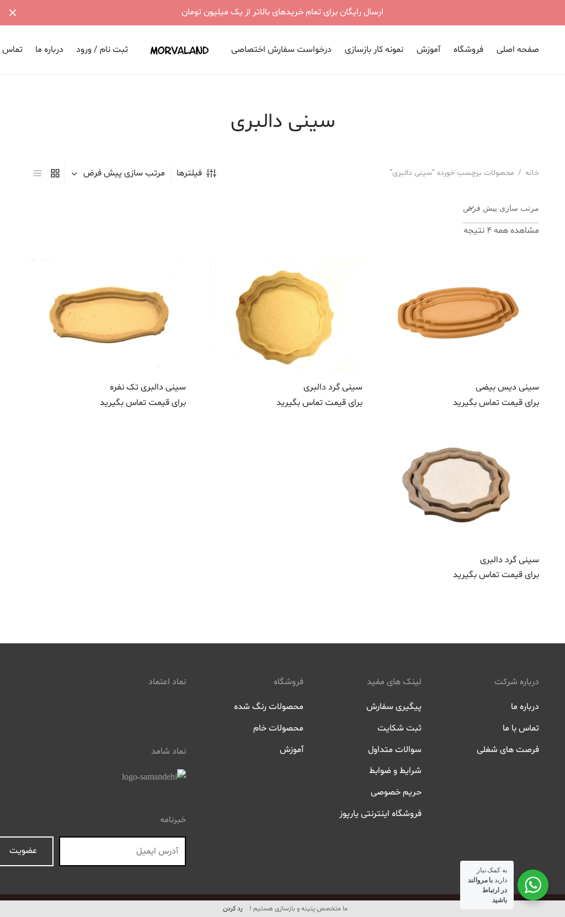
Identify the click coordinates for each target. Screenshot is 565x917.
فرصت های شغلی (508, 750)
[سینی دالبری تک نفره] (106, 314)
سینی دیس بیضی (507, 387)
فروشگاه (468, 50)
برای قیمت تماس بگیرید (496, 402)
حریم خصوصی (396, 792)
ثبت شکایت (399, 728)
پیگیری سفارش (394, 707)
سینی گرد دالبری (333, 387)
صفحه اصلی (518, 50)
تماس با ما (521, 728)
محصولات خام (278, 728)
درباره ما (49, 50)
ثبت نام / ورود (102, 50)
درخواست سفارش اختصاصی (281, 50)
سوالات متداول (395, 750)
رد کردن (232, 908)
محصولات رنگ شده (268, 707)
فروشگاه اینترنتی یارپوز (380, 814)
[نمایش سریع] (434, 347)
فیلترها (189, 173)
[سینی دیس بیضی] (459, 314)
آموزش (428, 50)
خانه (532, 173)
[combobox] (117, 173)
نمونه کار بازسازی (374, 50)
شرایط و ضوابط (395, 771)
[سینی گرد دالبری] (282, 314)
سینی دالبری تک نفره (148, 387)
